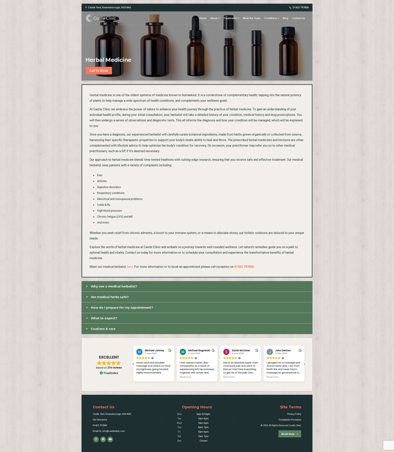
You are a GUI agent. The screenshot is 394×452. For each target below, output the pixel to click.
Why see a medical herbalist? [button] (114, 286)
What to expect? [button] (104, 318)
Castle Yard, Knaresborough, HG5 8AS (109, 7)
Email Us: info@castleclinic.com (109, 431)
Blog (285, 18)
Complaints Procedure (290, 419)
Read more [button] (185, 377)
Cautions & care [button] (103, 329)
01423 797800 (301, 7)
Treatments (230, 18)
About (213, 18)
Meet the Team (251, 18)
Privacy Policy (294, 414)
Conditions (270, 18)
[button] (304, 364)
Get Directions (100, 419)
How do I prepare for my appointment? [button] (122, 307)
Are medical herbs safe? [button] (110, 297)
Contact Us (298, 18)
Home (202, 18)
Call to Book (98, 71)
